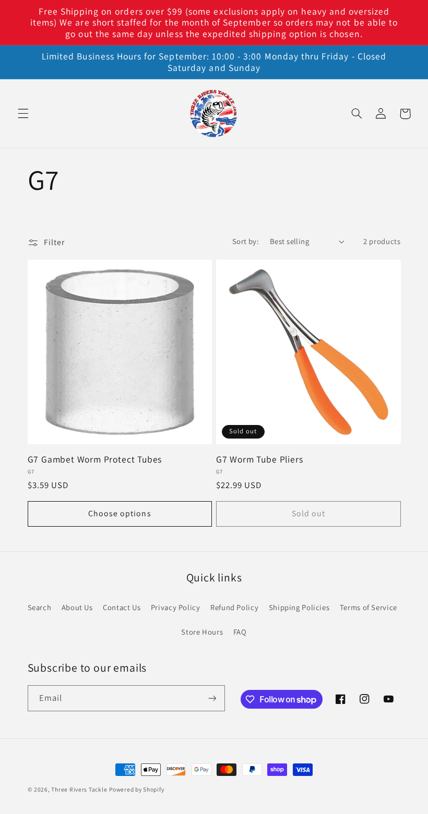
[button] (23, 114)
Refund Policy (234, 607)
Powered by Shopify (136, 789)
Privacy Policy (175, 607)
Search (40, 607)
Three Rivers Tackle (79, 789)
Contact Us (121, 607)
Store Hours (202, 632)
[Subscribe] (212, 698)
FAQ (240, 632)
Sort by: (245, 241)
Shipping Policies (299, 607)
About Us (77, 607)
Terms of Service (368, 607)
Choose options (119, 513)
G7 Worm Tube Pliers (259, 459)
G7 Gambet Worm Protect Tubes (95, 459)
